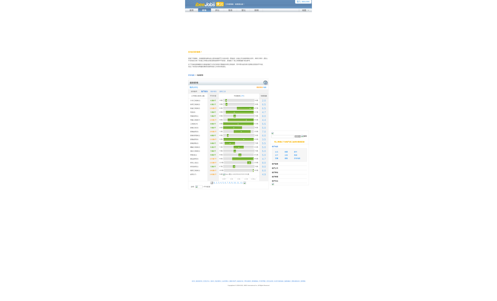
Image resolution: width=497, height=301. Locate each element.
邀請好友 (240, 281)
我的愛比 (218, 281)
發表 (212, 281)
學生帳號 (247, 281)
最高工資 (223, 91)
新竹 (295, 152)
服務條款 (287, 281)
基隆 (286, 158)
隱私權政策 (296, 281)
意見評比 (206, 281)
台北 (276, 152)
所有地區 (297, 158)
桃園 (286, 152)
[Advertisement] (248, 31)
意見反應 (270, 281)
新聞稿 (303, 281)
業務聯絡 (255, 281)
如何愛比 (225, 281)
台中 (276, 155)
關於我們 (233, 281)
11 (238, 183)
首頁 (193, 281)
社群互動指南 (278, 281)
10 (234, 183)
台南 (286, 155)
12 (241, 183)
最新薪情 (199, 281)
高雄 (295, 155)
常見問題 (262, 281)
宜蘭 (276, 158)
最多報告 (213, 91)
